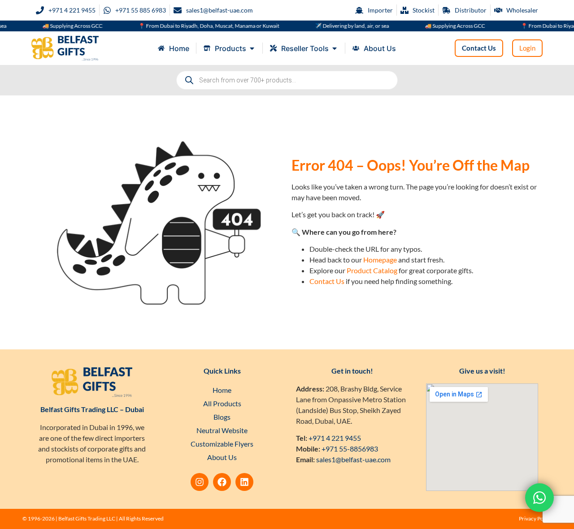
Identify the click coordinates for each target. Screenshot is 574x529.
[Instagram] (200, 482)
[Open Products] (252, 48)
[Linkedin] (244, 482)
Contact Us (326, 281)
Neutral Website (222, 430)
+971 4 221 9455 (335, 438)
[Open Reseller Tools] (334, 48)
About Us (222, 457)
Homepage (380, 259)
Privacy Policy (535, 518)
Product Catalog (372, 270)
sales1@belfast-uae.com (353, 459)
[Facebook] (222, 482)
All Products (222, 403)
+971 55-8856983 (350, 448)
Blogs (221, 417)
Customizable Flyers (222, 443)
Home (222, 390)
